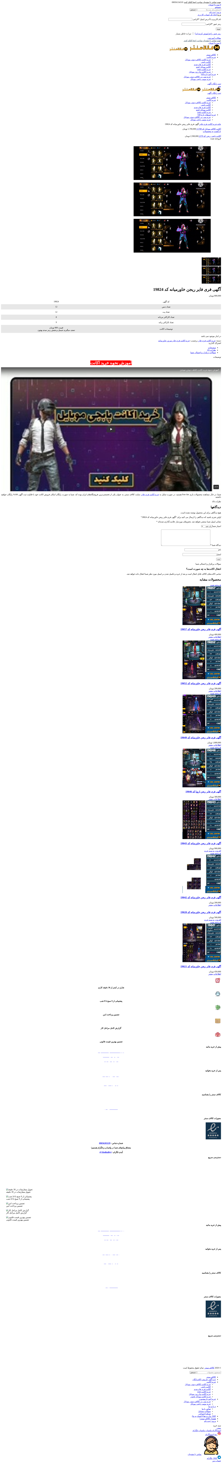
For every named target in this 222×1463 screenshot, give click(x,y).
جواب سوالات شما (111, 1080)
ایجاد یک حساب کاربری (207, 15)
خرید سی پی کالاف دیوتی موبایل (197, 77)
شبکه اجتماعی (204, 1414)
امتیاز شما (216, 526)
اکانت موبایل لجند (203, 67)
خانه (219, 124)
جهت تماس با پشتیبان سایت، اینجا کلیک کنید (202, 2)
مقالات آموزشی (214, 38)
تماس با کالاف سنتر (111, 1100)
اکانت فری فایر (202, 64)
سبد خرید (111, 1065)
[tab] (108, 347)
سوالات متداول (204, 1411)
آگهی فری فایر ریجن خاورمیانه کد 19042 (201, 897)
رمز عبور (213, 24)
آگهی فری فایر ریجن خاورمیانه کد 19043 (201, 843)
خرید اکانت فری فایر (208, 124)
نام (220, 550)
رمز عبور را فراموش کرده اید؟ (208, 34)
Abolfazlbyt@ (105, 1152)
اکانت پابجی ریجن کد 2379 (209, 136)
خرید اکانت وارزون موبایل (200, 72)
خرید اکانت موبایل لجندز (111, 1176)
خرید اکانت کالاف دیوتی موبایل (198, 60)
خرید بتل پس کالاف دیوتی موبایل (111, 1162)
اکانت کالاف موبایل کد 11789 (208, 129)
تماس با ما (206, 1409)
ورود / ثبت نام (210, 1421)
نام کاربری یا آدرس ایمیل (207, 19)
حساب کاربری (111, 1089)
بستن (218, 1428)
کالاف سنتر (209, 1368)
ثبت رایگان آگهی (214, 84)
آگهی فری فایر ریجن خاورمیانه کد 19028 (201, 912)
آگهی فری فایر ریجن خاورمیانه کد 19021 (201, 966)
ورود (218, 29)
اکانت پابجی (206, 62)
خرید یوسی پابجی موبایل (200, 79)
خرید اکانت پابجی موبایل (111, 1180)
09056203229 (104, 1143)
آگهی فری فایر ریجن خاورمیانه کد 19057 (201, 629)
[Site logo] (204, 50)
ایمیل (219, 554)
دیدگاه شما (215, 545)
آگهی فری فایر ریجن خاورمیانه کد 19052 (201, 683)
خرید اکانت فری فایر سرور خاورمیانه (174, 341)
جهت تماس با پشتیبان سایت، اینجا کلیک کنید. (202, 41)
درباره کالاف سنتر (111, 1104)
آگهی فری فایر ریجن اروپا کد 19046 (203, 791)
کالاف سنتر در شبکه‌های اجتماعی (111, 1113)
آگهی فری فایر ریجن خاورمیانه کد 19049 (201, 737)
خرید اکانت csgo (204, 69)
